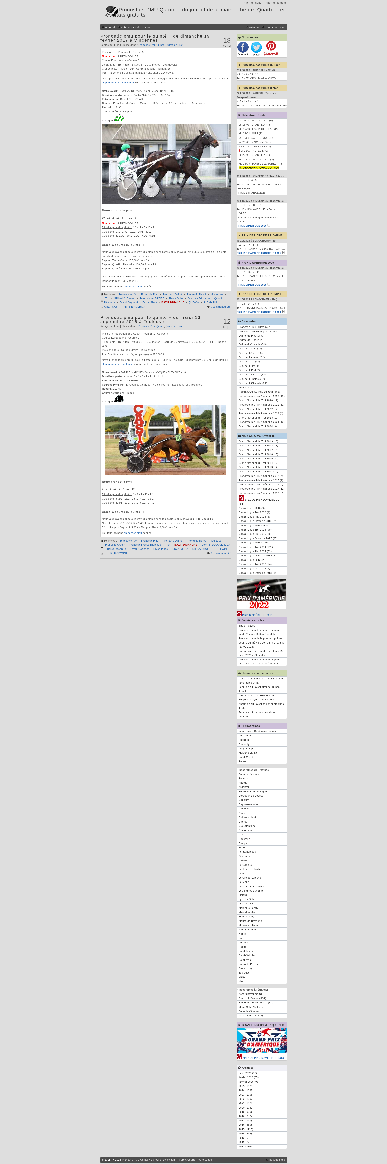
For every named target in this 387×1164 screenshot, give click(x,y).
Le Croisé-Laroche (250, 877)
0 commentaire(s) (221, 306)
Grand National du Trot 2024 (256, 426)
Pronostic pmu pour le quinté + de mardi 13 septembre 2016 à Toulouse (150, 319)
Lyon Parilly (246, 903)
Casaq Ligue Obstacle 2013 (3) (257, 573)
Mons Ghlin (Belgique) (252, 1007)
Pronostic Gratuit (115, 544)
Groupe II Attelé (248, 353)
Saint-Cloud (246, 757)
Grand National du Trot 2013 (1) (258, 467)
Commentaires (275, 27)
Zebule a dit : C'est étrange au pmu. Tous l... (260, 689)
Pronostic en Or (128, 294)
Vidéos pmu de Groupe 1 (137, 27)
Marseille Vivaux (249, 912)
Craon (242, 834)
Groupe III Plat (247, 370)
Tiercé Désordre (116, 549)
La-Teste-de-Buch (249, 869)
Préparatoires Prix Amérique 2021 (259, 404)
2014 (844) (245, 1133)
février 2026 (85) (249, 1077)
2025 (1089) (246, 1086)
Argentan (244, 787)
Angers (243, 782)
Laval (242, 873)
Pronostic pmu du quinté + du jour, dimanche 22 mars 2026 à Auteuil (259, 661)
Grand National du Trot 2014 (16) (258, 463)
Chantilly (244, 744)
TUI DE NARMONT (116, 553)
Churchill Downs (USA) (252, 998)
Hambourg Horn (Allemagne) (256, 1002)
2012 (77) (245, 1142)
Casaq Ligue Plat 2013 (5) (254, 568)
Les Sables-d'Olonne (251, 890)
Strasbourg (245, 968)
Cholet (243, 821)
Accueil (110, 27)
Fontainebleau (247, 851)
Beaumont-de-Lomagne (253, 791)
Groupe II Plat (247, 366)
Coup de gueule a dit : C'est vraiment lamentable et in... (261, 680)
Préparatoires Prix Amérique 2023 (259, 413)
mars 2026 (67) (248, 1073)
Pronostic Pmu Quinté (151, 45)
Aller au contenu (276, 2)
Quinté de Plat (247, 335)
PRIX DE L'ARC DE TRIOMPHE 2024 (259, 312)
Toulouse (216, 540)
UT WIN (222, 549)
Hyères (243, 860)
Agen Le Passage (249, 774)
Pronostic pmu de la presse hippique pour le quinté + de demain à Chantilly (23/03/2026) (261, 642)
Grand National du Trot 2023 (256, 417)
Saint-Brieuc (246, 951)
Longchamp (246, 748)
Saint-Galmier (247, 955)
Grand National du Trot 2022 (256, 409)
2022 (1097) (246, 1099)
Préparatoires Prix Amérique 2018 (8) (261, 493)
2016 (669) (245, 1124)
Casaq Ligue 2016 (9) (252, 508)
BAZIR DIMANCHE (172, 302)
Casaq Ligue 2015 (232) (253, 525)
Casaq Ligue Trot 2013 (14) (255, 564)
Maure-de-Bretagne (250, 921)
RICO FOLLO (180, 549)
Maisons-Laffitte (248, 752)
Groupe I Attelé (248, 348)
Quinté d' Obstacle (250, 344)
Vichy (242, 977)
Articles (254, 27)
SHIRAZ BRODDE (202, 549)
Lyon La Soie (247, 899)
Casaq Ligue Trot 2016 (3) (254, 512)
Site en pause (247, 625)
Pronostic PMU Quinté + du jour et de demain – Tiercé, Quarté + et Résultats (167, 1159)
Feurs (242, 847)
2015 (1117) (246, 1129)
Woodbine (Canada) (251, 1015)
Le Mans (244, 882)
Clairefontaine (247, 826)
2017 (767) (245, 1120)
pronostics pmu (133, 286)
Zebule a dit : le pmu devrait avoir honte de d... (259, 714)
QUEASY (194, 302)
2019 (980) (245, 1112)
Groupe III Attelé (248, 357)
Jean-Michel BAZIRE (152, 298)
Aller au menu (253, 2)
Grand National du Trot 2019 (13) (258, 441)
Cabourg (244, 800)
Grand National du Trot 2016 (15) (258, 454)
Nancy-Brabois (248, 929)
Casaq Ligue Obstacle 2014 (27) (258, 555)
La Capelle (245, 865)
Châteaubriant (247, 817)
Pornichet (244, 942)
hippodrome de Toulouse (118, 364)
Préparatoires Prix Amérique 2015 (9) (261, 480)
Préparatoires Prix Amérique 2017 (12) (262, 488)
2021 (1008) (246, 1103)
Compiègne (246, 830)
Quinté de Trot (174, 45)
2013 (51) (245, 1138)
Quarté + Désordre (199, 298)
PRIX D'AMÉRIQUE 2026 (252, 225)
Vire (241, 981)
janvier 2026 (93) (249, 1081)
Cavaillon (244, 808)
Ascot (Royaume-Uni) (251, 994)
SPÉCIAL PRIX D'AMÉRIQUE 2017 (259, 501)
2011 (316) (245, 1146)
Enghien (244, 739)
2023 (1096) (246, 1094)
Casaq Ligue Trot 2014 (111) (256, 547)
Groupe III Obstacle (250, 383)
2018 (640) (245, 1116)
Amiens (243, 778)
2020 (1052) (246, 1107)
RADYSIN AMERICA (134, 306)
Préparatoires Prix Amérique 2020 (259, 396)
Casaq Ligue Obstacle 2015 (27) (258, 538)
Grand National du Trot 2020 (256, 400)
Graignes (244, 856)
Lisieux (243, 895)
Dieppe (243, 843)
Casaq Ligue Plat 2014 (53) (255, 551)
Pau (241, 938)
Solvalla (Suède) (249, 1011)
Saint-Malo (245, 960)
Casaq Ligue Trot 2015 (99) (255, 529)
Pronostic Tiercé (196, 294)
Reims (243, 946)
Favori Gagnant (129, 302)
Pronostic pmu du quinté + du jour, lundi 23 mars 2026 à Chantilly (259, 632)
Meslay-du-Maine (249, 925)
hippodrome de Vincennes (119, 82)
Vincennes (217, 294)
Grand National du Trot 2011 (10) (258, 471)
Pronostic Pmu (150, 294)
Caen (242, 813)
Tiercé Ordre (176, 298)
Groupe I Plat (247, 361)
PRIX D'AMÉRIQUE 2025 (252, 284)
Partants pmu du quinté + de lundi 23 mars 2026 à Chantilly (261, 653)
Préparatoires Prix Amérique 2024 (259, 422)
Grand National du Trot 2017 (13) (258, 450)
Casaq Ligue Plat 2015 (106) (256, 534)
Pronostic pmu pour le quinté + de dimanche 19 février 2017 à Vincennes (155, 38)
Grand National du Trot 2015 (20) (258, 458)
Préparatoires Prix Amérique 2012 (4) (261, 476)
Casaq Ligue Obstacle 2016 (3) (257, 521)
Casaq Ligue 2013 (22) (252, 560)
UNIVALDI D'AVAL (124, 298)
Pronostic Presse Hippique (145, 544)
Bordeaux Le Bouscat (251, 795)
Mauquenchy (246, 916)
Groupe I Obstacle (249, 374)
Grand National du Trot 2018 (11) (258, 445)
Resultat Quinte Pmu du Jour (256, 391)
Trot (107, 298)
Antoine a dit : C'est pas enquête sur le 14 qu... (262, 706)
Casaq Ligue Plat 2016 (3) (254, 516)
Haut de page (277, 1159)
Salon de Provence (250, 964)
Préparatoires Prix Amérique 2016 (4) (261, 484)
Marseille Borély (248, 908)
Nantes (243, 933)
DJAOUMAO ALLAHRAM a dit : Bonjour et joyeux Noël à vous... (258, 697)
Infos (242, 387)
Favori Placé (149, 302)
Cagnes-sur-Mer (248, 804)
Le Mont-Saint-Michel (251, 886)
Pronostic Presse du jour (253, 331)
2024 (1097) (246, 1090)
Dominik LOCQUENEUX (216, 544)
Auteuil (243, 761)
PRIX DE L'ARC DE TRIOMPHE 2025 (259, 253)
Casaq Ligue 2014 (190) (253, 542)
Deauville (244, 839)
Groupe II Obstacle (250, 379)
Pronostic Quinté (173, 294)
